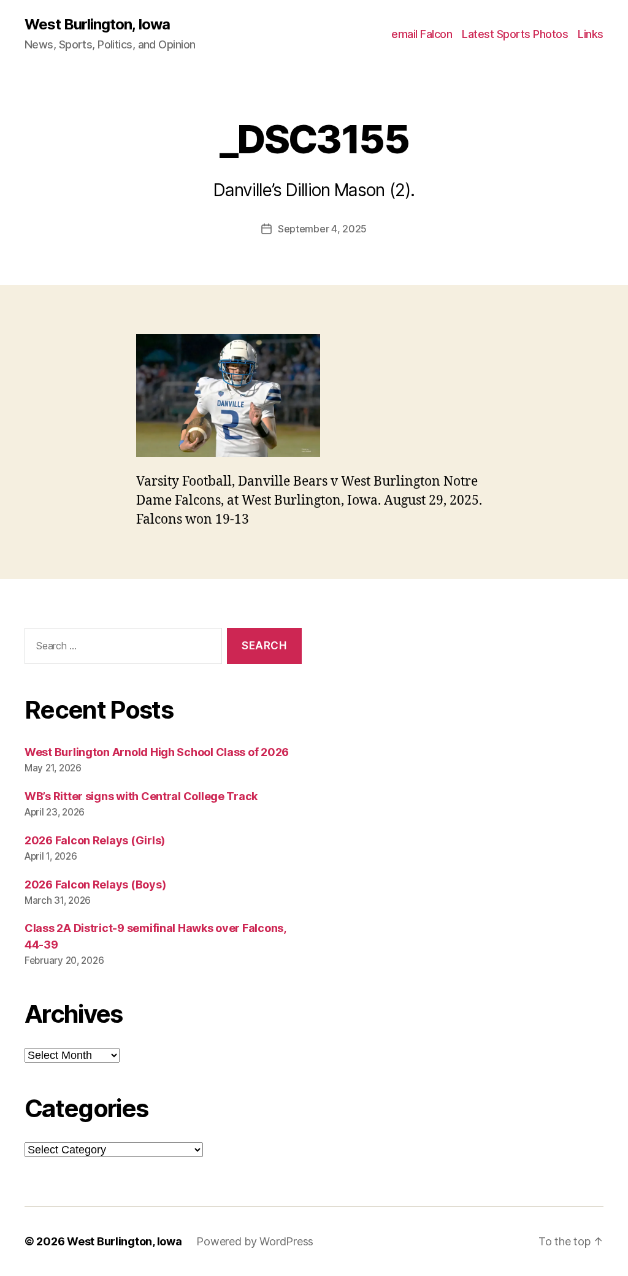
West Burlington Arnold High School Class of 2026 (157, 752)
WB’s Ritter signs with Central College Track (141, 796)
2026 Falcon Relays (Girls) (95, 840)
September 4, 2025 (322, 229)
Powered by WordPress (254, 1241)
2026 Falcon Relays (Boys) (95, 884)
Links (590, 34)
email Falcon (421, 34)
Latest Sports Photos (515, 34)
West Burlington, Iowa (97, 24)
